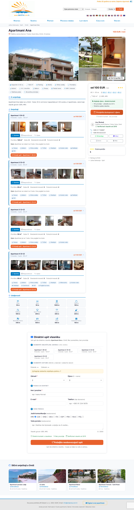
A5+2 (109, 92)
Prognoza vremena (67, 21)
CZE (39, 417)
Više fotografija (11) (116, 78)
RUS (74, 417)
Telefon (76, 399)
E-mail (34, 399)
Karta (99, 141)
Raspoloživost (27, 135)
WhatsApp (100, 136)
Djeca (74, 376)
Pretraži (50, 21)
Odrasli (34, 376)
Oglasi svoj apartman (96, 503)
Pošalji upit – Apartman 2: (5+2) (25, 202)
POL (80, 417)
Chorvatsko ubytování (78, 507)
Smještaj (33, 21)
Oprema (16, 135)
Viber (117, 136)
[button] (106, 150)
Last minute (84, 21)
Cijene (38, 135)
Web (116, 141)
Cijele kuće (100, 21)
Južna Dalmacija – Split (16, 25)
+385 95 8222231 (99, 133)
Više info (117, 21)
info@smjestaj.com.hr (70, 503)
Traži (120, 9)
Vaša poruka (41, 421)
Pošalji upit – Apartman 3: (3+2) (25, 246)
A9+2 (104, 92)
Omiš (26, 25)
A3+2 (114, 92)
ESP (62, 417)
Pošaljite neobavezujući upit (68, 442)
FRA (68, 417)
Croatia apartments (61, 507)
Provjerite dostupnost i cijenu (108, 112)
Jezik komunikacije (43, 413)
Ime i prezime (37, 390)
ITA (57, 417)
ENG (45, 417)
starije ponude (43, 507)
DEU (51, 417)
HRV (33, 417)
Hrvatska (17, 21)
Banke (69, 507)
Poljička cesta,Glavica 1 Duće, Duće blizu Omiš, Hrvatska (30, 34)
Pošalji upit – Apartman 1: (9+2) (25, 155)
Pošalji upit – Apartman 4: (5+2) (25, 289)
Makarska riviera (90, 507)
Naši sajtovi (51, 507)
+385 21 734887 (99, 130)
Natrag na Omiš (95, 158)
